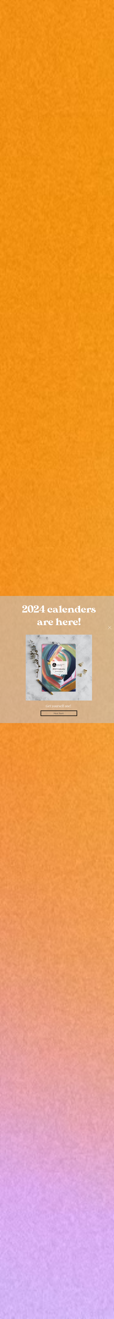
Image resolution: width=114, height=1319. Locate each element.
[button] (110, 627)
